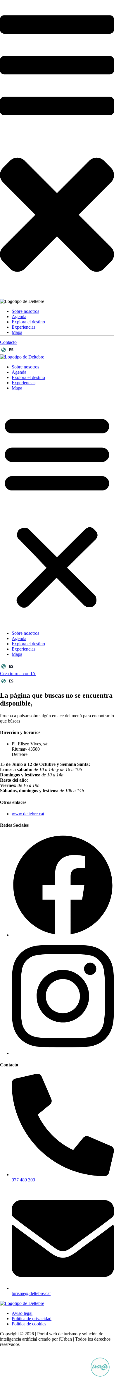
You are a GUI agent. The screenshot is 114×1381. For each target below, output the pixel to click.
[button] (57, 510)
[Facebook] (63, 934)
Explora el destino (28, 321)
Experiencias (23, 327)
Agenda (19, 316)
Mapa (17, 332)
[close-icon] (57, 296)
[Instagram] (63, 1053)
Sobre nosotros (25, 311)
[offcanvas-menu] (57, 128)
